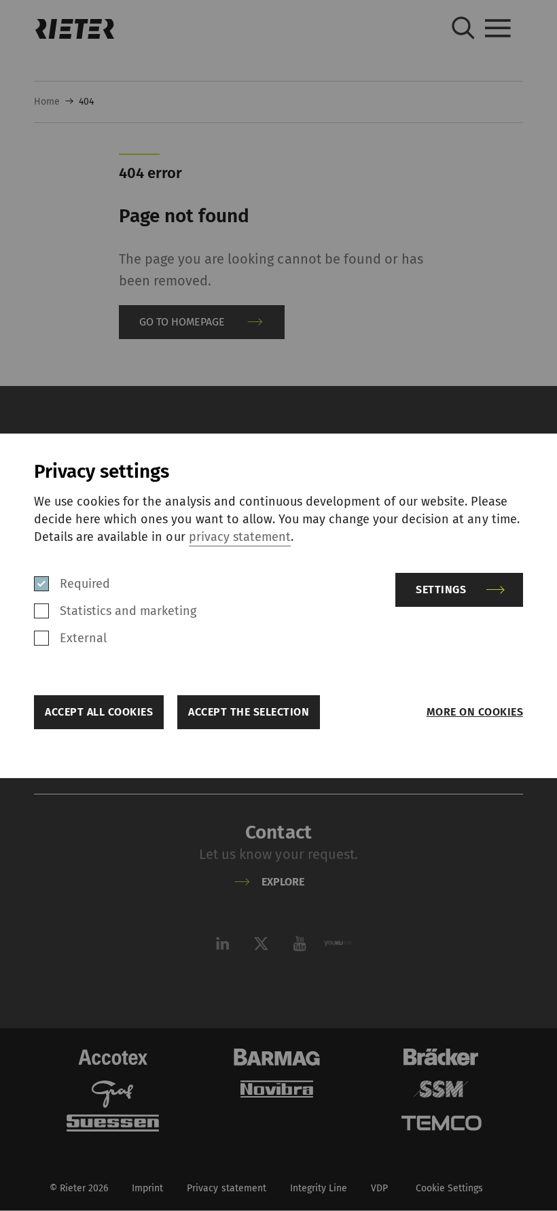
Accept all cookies (99, 711)
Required (85, 583)
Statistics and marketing (128, 610)
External (83, 638)
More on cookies (475, 711)
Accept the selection (248, 711)
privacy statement (240, 536)
